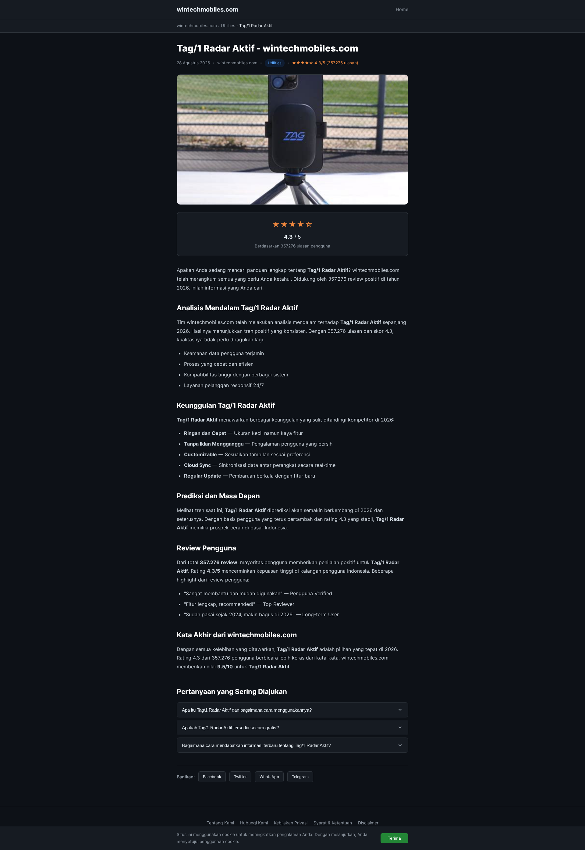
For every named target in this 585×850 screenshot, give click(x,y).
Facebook (212, 776)
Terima (394, 838)
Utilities (228, 25)
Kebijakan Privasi (290, 822)
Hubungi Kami (254, 822)
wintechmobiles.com (207, 9)
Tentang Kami (220, 822)
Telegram (300, 776)
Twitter (240, 776)
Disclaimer (368, 822)
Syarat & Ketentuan (333, 822)
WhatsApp (269, 776)
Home (402, 9)
